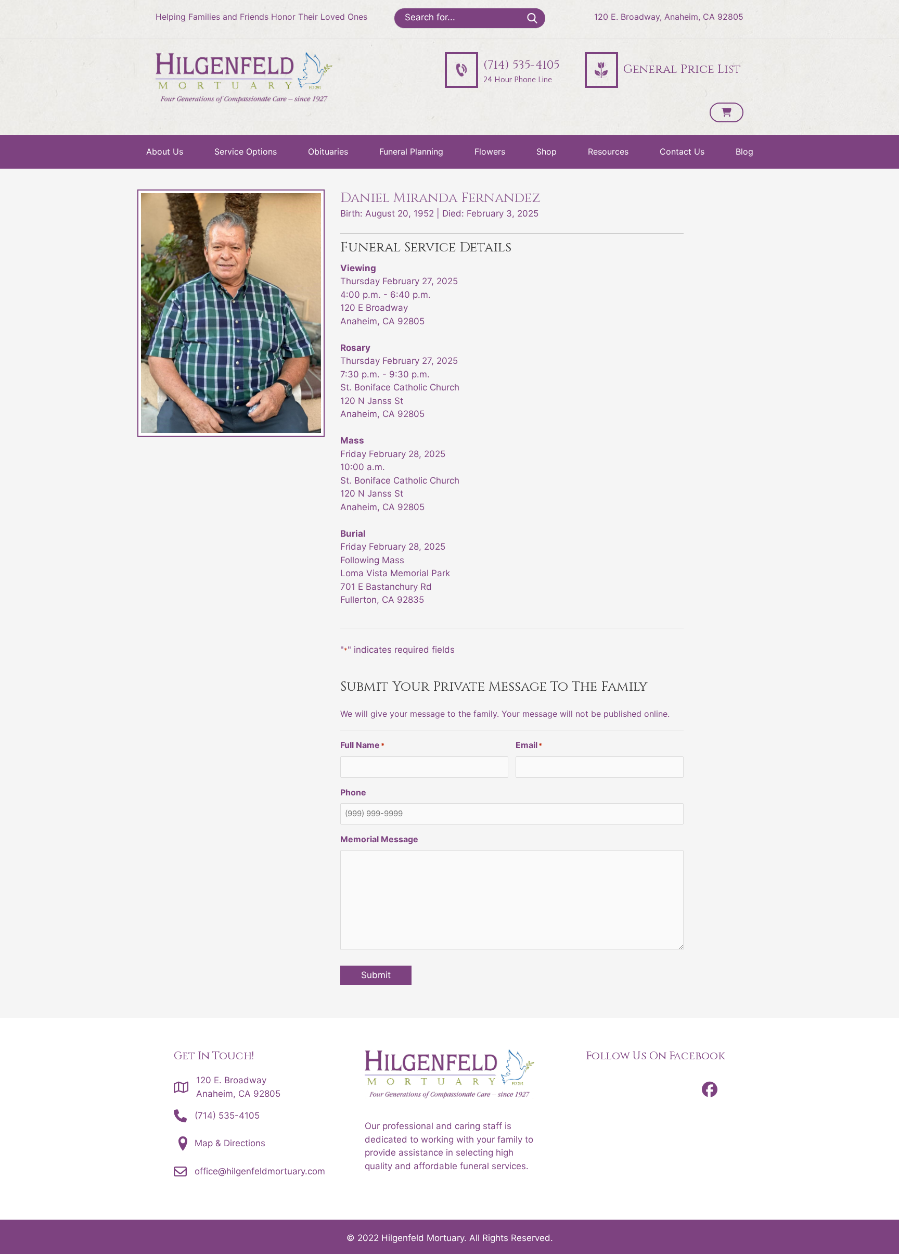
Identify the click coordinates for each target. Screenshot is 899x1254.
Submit (376, 975)
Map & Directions (230, 1143)
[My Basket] (726, 112)
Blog (744, 151)
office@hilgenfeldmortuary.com (260, 1171)
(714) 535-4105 (227, 1115)
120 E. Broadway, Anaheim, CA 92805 (668, 16)
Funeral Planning (411, 151)
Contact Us (682, 151)
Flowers (489, 151)
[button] (709, 1089)
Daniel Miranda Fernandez (440, 198)
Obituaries (328, 151)
